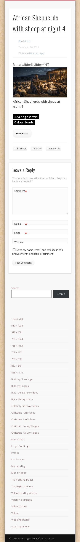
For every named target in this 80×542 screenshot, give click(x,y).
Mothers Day (18, 466)
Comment (20, 191)
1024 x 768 (17, 319)
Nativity (37, 148)
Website (19, 242)
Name (20, 224)
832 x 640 (16, 365)
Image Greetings (20, 446)
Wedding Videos (20, 526)
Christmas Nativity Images (31, 53)
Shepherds (54, 148)
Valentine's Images (21, 499)
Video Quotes (19, 506)
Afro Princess (25, 41)
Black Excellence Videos (24, 392)
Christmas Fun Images (23, 412)
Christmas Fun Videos (23, 419)
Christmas (21, 148)
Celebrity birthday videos (25, 406)
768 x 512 (16, 352)
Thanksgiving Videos (22, 486)
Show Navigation (61, 33)
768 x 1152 (17, 345)
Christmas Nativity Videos (25, 432)
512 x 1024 (17, 325)
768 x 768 (16, 359)
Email (20, 233)
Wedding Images (20, 519)
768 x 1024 (17, 339)
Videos (15, 513)
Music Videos (18, 472)
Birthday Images (20, 386)
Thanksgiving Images (22, 479)
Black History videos (22, 399)
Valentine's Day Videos (23, 493)
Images (15, 452)
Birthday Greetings (21, 379)
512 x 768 (16, 332)
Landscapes (18, 459)
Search (15, 288)
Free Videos (18, 439)
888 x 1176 (17, 372)
